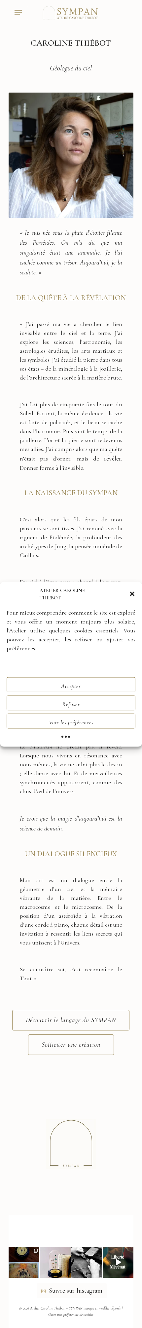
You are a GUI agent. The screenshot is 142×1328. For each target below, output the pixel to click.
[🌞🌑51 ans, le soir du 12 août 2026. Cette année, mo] (24, 1262)
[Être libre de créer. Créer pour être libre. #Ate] (86, 1262)
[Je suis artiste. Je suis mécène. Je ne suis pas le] (118, 1262)
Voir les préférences (71, 722)
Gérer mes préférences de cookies (70, 1314)
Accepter (71, 685)
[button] (132, 594)
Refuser (71, 703)
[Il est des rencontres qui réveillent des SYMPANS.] (55, 1262)
